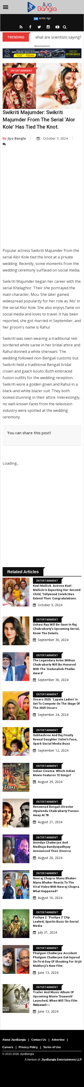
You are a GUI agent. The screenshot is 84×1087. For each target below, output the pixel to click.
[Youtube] (57, 26)
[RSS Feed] (21, 26)
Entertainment (21, 70)
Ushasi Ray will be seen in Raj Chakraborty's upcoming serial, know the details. (56, 629)
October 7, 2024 (55, 138)
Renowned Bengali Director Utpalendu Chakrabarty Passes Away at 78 (56, 811)
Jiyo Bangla (14, 138)
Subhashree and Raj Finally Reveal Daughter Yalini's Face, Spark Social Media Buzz (55, 739)
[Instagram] (48, 26)
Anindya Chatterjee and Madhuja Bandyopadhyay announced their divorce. (52, 847)
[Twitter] (39, 26)
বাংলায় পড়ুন (44, 18)
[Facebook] (30, 26)
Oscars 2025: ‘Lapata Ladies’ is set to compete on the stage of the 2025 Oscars (56, 704)
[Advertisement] (42, 200)
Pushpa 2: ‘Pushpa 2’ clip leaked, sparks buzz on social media (56, 922)
